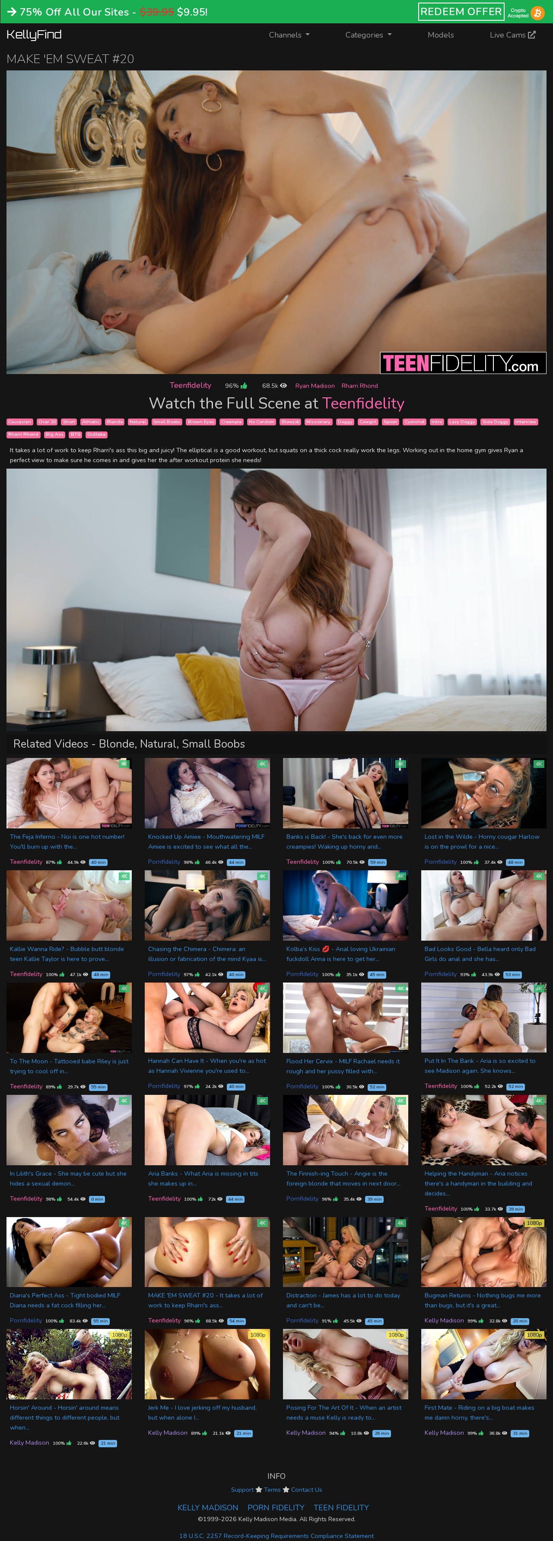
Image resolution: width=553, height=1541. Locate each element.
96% (233, 385)
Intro (437, 422)
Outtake (96, 434)
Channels (295, 34)
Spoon (390, 422)
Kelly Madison (444, 1320)
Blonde (115, 422)
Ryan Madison (315, 385)
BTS (75, 434)
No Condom (261, 422)
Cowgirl (367, 422)
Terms (272, 1489)
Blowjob (290, 422)
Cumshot (415, 422)
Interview (525, 422)
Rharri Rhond (360, 385)
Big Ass (55, 434)
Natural (138, 422)
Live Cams (509, 35)
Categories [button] (365, 35)
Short (69, 422)
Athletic (90, 422)
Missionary (318, 422)
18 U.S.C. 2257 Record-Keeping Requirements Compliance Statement (276, 1535)
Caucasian (19, 422)
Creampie (231, 422)
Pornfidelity (164, 861)
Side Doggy (496, 422)
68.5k (271, 385)
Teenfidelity (190, 385)
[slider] (257, 367)
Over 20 (47, 422)
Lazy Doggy (462, 422)
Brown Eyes (201, 422)
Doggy (345, 422)
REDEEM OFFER (461, 12)
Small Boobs (167, 422)
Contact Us (306, 1489)
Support (242, 1489)
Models (441, 35)
